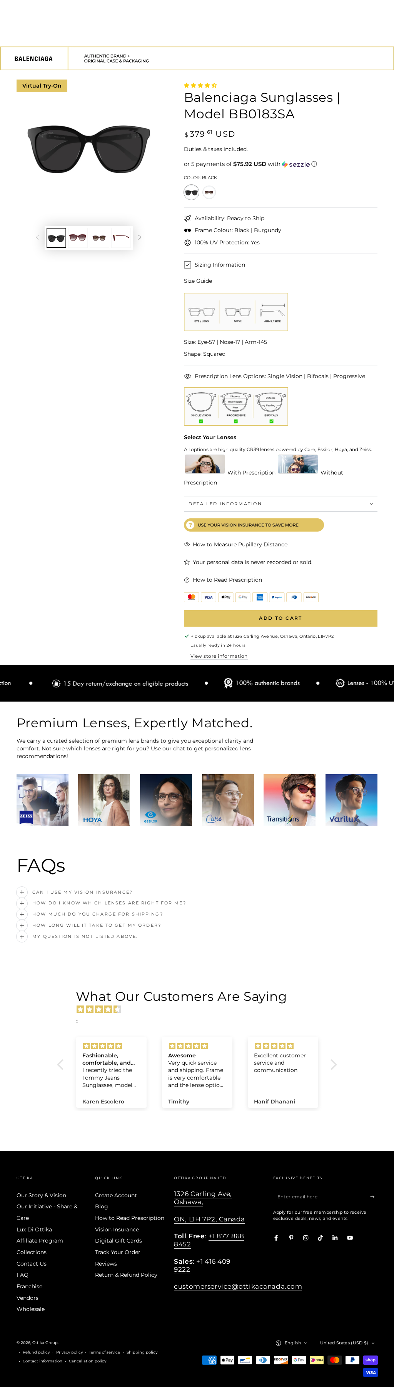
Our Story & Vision (41, 1195)
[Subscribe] (374, 1197)
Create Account (116, 1195)
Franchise (29, 1286)
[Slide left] (37, 238)
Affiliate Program (40, 1241)
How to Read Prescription (129, 1218)
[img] (201, 1009)
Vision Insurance (117, 1229)
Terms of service (104, 1352)
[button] (281, 164)
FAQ (22, 1275)
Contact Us (32, 1264)
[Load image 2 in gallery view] (78, 238)
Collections (32, 1252)
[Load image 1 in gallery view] (56, 238)
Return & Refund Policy (126, 1275)
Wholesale (31, 1309)
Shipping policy (142, 1352)
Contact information (42, 1361)
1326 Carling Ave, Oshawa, (203, 1198)
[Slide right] (140, 238)
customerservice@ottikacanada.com (238, 1286)
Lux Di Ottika (34, 1229)
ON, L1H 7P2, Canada (209, 1219)
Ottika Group (45, 1342)
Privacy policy (69, 1352)
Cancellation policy (87, 1361)
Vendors (27, 1298)
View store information (219, 656)
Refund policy (36, 1352)
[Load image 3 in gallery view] (99, 238)
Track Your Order (117, 1252)
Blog (101, 1206)
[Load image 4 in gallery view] (121, 238)
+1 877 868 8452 (209, 1240)
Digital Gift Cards (118, 1241)
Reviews (106, 1264)
